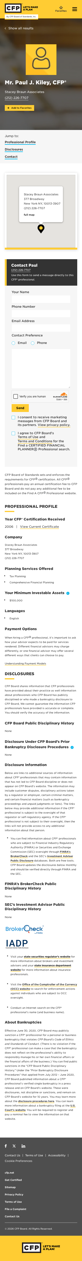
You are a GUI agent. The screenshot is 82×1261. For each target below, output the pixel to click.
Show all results (20, 28)
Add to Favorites (20, 107)
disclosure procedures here (36, 1101)
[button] (41, 229)
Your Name (20, 292)
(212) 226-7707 (16, 98)
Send (20, 408)
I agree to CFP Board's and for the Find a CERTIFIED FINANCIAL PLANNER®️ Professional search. (44, 441)
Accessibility (57, 1155)
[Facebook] (6, 1146)
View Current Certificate (39, 527)
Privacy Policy (14, 1194)
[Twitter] (14, 1146)
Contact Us (12, 1155)
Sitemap (10, 1187)
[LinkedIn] (23, 1146)
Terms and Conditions (35, 441)
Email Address (23, 321)
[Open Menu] (74, 9)
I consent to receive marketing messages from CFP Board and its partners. (44, 421)
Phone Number (23, 306)
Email (22, 343)
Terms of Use (28, 437)
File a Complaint (15, 1209)
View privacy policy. (54, 425)
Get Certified (13, 1180)
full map (29, 214)
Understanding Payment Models (25, 663)
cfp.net (9, 1172)
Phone (42, 343)
